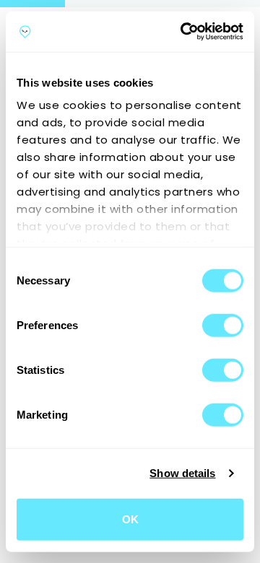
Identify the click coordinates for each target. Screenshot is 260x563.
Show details (182, 473)
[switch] (222, 324)
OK (130, 518)
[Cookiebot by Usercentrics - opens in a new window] (183, 31)
